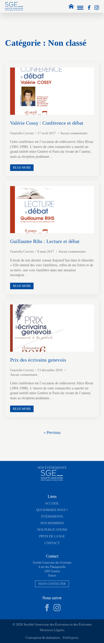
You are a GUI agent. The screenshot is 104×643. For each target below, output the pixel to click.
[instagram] (96, 7)
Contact (52, 543)
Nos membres (52, 523)
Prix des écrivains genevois (38, 360)
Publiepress (71, 637)
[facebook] (89, 7)
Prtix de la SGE (52, 536)
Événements (52, 516)
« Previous (52, 432)
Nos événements (52, 468)
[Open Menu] (80, 8)
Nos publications (52, 529)
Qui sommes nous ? (52, 510)
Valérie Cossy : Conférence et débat (46, 123)
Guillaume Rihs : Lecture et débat (45, 241)
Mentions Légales (52, 630)
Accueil (52, 503)
